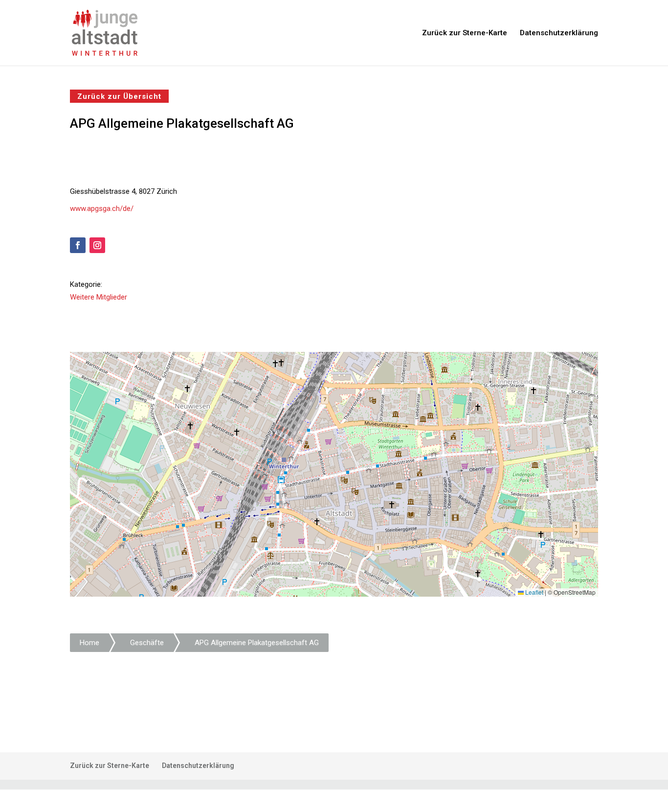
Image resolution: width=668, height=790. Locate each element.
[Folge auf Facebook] (78, 245)
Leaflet (533, 592)
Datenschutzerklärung (559, 33)
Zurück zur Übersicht (119, 96)
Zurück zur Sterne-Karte (464, 33)
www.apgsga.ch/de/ (102, 208)
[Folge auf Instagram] (97, 245)
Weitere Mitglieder (98, 297)
